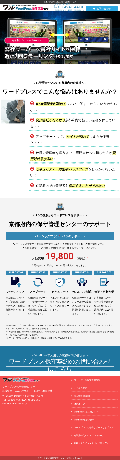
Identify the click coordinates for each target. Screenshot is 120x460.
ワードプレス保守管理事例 (87, 380)
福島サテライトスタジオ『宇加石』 (91, 443)
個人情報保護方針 (82, 396)
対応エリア (79, 404)
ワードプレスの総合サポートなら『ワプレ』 (96, 427)
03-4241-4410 (14, 400)
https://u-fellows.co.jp (17, 403)
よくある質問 (80, 388)
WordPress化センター (84, 419)
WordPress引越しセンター (86, 411)
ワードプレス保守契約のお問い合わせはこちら (60, 363)
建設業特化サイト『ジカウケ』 (89, 435)
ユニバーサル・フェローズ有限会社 (33, 391)
